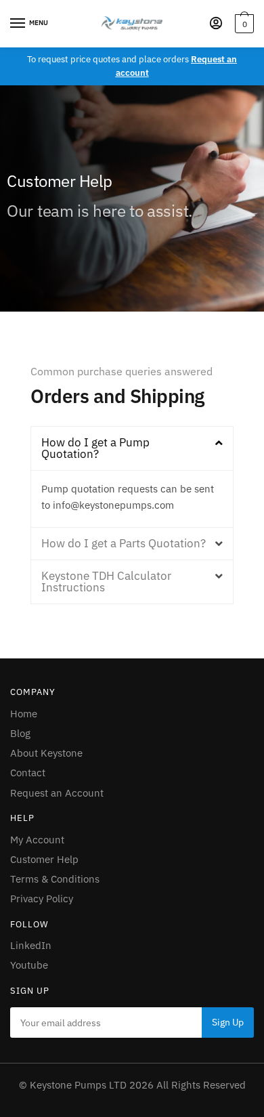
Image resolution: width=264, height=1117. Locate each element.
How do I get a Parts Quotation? (123, 543)
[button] (132, 448)
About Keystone (46, 752)
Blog (20, 733)
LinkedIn (30, 945)
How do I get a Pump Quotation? (95, 448)
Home (23, 713)
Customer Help (44, 859)
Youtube (29, 964)
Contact (27, 772)
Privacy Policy (41, 898)
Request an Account (57, 792)
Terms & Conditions (55, 878)
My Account (37, 839)
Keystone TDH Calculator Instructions (106, 581)
